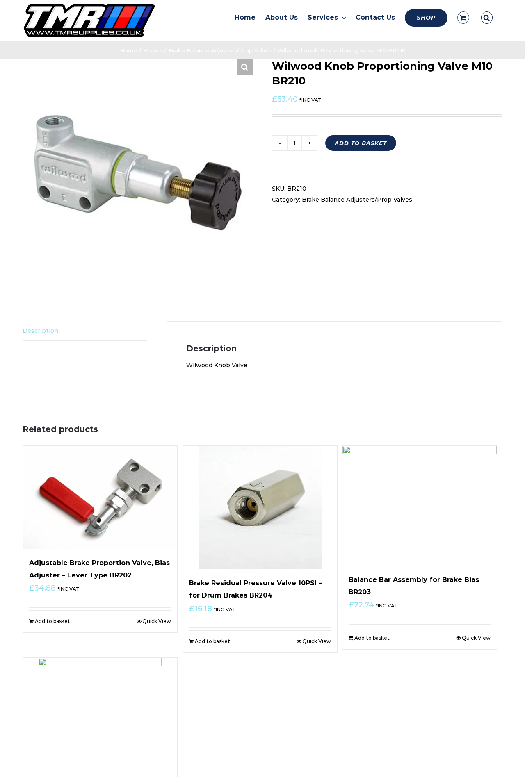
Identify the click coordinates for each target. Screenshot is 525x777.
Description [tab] (40, 330)
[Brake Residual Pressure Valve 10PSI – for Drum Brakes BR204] (260, 507)
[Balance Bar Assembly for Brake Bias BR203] (419, 506)
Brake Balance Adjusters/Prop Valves (357, 199)
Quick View (156, 621)
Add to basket (361, 143)
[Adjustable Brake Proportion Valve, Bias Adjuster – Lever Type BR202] (100, 497)
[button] (487, 17)
